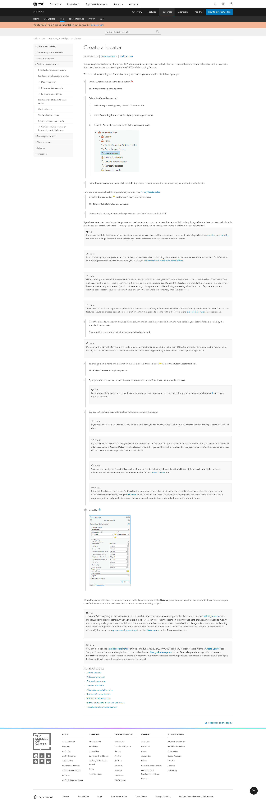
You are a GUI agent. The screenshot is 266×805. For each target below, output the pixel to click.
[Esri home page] (39, 4)
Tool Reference (76, 18)
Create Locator (158, 472)
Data (43, 38)
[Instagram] (41, 761)
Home (36, 18)
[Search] (215, 4)
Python (91, 18)
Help (62, 18)
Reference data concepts (52, 88)
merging (211, 235)
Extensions (183, 12)
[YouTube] (48, 761)
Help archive (126, 56)
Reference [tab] (42, 154)
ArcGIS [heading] (65, 734)
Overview (137, 12)
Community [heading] (94, 734)
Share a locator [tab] (44, 142)
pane (152, 630)
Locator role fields (95, 685)
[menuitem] (73, 741)
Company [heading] (145, 734)
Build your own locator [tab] (48, 64)
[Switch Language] (223, 4)
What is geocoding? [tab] (46, 46)
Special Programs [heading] (176, 734)
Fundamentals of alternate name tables (52, 101)
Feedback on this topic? (220, 722)
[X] (41, 755)
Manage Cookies (162, 796)
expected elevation (196, 312)
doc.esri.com (97, 25)
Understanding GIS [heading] (123, 734)
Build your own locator (71, 38)
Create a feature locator (48, 115)
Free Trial (198, 12)
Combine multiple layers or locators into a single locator (52, 129)
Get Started (49, 18)
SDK (102, 18)
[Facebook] (35, 755)
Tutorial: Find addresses (98, 698)
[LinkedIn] (48, 755)
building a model (211, 616)
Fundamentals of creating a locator (53, 76)
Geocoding (53, 38)
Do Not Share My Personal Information (196, 796)
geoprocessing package (124, 630)
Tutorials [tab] (41, 148)
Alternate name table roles (100, 690)
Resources (167, 12)
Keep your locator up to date (51, 121)
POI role (132, 494)
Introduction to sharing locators (102, 707)
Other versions (108, 56)
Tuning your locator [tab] (46, 136)
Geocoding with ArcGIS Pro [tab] (50, 52)
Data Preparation (48, 82)
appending (223, 235)
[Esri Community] (35, 761)
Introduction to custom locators (52, 70)
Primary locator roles (150, 192)
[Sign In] (231, 4)
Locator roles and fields (51, 94)
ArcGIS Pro (38, 11)
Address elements (96, 677)
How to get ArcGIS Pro (219, 12)
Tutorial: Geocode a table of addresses (106, 702)
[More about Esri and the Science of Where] (42, 742)
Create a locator (45, 109)
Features (152, 12)
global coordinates (118, 648)
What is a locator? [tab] (45, 58)
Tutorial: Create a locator (99, 694)
